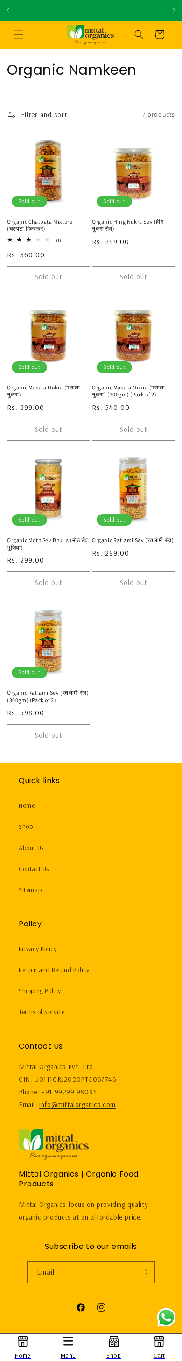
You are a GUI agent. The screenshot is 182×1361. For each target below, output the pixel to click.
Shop (26, 826)
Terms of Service (42, 1012)
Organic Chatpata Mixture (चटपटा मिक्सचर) (39, 225)
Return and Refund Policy (54, 970)
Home (27, 805)
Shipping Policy (40, 991)
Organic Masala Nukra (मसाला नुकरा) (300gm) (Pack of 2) (128, 391)
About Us (31, 848)
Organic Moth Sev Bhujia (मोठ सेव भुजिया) (47, 543)
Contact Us (34, 869)
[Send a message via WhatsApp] (166, 1317)
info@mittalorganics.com (77, 1104)
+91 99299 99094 (69, 1091)
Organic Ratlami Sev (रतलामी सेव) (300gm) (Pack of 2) (48, 696)
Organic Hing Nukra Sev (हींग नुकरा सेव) (128, 225)
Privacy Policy (37, 949)
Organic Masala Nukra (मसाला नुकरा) (43, 391)
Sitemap (30, 890)
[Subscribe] (144, 1272)
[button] (18, 34)
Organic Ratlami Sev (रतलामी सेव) (133, 539)
